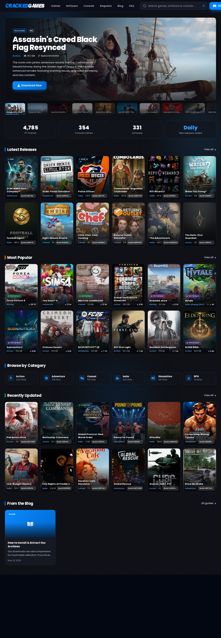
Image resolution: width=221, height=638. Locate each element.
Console (89, 6)
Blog (120, 6)
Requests (106, 6)
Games (55, 6)
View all (208, 149)
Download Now (31, 85)
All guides (207, 503)
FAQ (131, 6)
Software (72, 6)
